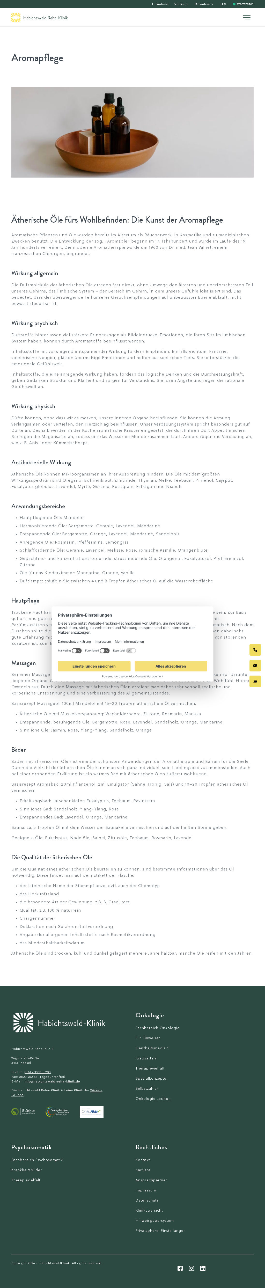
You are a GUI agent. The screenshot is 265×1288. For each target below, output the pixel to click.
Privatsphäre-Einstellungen (161, 1231)
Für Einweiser (148, 1038)
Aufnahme (159, 4)
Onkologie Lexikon (153, 1099)
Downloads (204, 4)
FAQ (223, 4)
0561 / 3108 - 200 (38, 1072)
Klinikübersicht (149, 1211)
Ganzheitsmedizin (152, 1048)
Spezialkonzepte (151, 1079)
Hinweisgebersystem (155, 1221)
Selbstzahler (147, 1089)
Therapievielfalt (150, 1069)
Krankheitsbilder (26, 1170)
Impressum (146, 1190)
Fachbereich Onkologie (158, 1028)
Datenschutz (147, 1201)
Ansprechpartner (151, 1180)
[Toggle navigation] (247, 17)
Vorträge (181, 4)
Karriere (143, 1170)
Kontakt (143, 1160)
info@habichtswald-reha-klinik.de (52, 1082)
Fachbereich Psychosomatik (37, 1160)
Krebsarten (146, 1058)
